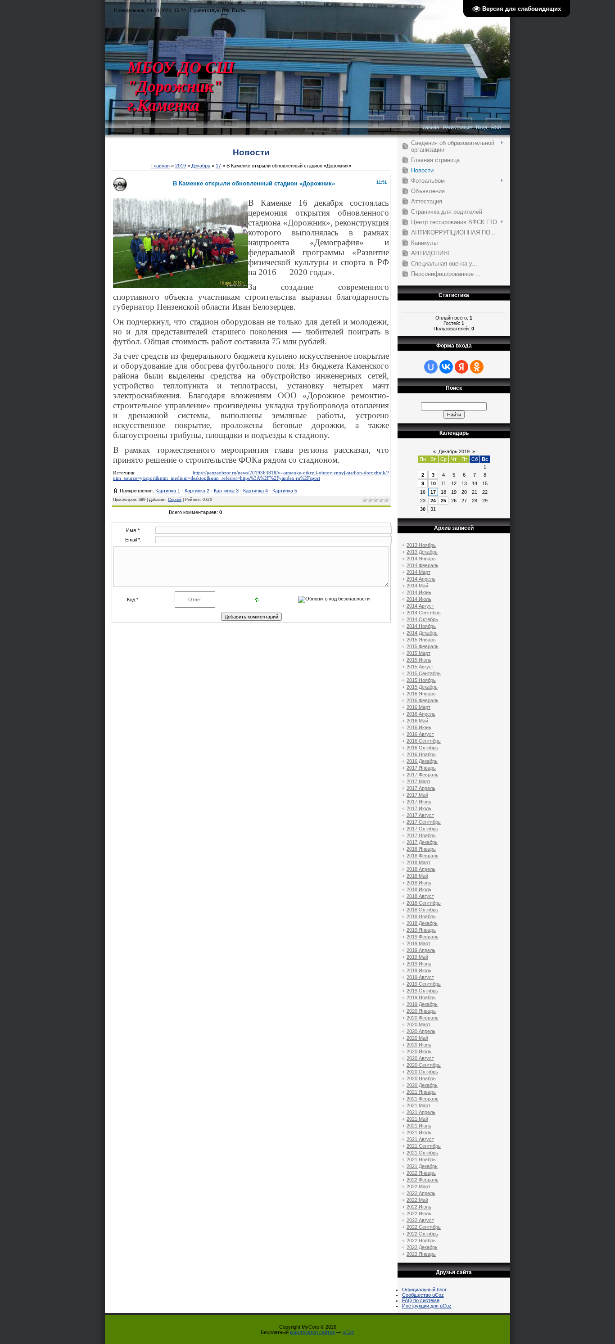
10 (433, 483)
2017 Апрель (421, 788)
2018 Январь (421, 849)
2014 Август (420, 606)
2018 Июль (419, 889)
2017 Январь (421, 768)
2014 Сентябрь (424, 612)
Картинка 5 (284, 490)
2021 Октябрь (422, 1152)
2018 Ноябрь (421, 916)
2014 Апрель (421, 579)
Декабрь (200, 165)
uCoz (348, 1332)
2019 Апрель (421, 950)
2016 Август (420, 734)
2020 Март (418, 1024)
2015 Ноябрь (421, 680)
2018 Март (418, 862)
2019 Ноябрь (421, 997)
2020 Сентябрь (424, 1065)
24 (433, 500)
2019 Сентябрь (424, 984)
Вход (481, 127)
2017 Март (418, 781)
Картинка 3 (226, 490)
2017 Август (420, 815)
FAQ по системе (420, 1300)
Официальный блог (424, 1289)
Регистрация (457, 127)
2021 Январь (421, 1092)
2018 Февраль (423, 855)
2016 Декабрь (422, 761)
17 (218, 165)
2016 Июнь (419, 727)
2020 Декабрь (422, 1085)
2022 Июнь (419, 1206)
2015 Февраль (423, 646)
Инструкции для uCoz (427, 1305)
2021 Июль (419, 1132)
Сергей (174, 499)
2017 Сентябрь (424, 822)
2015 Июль (419, 660)
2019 (180, 165)
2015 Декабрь (422, 687)
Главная (430, 127)
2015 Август (420, 666)
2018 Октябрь (422, 909)
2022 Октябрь (422, 1233)
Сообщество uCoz (423, 1295)
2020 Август (420, 1058)
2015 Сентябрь (424, 673)
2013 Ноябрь (421, 545)
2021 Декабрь (422, 1166)
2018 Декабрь (422, 923)
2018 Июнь (419, 882)
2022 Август (420, 1220)
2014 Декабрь (422, 633)
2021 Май (417, 1119)
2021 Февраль (423, 1098)
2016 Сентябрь (424, 741)
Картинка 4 (255, 490)
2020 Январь (421, 1011)
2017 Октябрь (422, 828)
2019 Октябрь (422, 990)
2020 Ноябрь (421, 1078)
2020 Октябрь (422, 1071)
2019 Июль (419, 970)
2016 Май (417, 720)
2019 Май (417, 957)
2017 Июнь (419, 801)
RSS (496, 127)
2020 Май (417, 1038)
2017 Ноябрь (421, 835)
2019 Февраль (423, 936)
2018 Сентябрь (424, 903)
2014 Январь (421, 558)
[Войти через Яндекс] (461, 367)
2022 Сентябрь (424, 1227)
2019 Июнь (419, 963)
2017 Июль (419, 808)
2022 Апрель (421, 1193)
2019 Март (418, 943)
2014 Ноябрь (421, 626)
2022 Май (417, 1200)
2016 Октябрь (422, 747)
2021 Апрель (421, 1112)
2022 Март (418, 1186)
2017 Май (417, 795)
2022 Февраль (423, 1179)
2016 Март (418, 707)
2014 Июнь (419, 592)
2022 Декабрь (422, 1247)
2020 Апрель (421, 1031)
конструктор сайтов (312, 1332)
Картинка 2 (197, 490)
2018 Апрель (421, 869)
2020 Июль (419, 1051)
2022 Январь (421, 1173)
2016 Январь (421, 693)
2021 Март (418, 1105)
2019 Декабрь (422, 1004)
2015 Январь (421, 639)
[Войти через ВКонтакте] (446, 367)
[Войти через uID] (431, 367)
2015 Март (418, 653)
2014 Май (417, 585)
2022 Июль (419, 1213)
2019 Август (420, 977)
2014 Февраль (423, 565)
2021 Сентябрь (424, 1146)
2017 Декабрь (422, 842)
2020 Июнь (419, 1044)
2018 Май (417, 876)
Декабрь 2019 (454, 451)
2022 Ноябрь (421, 1240)
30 (422, 509)
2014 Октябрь (422, 619)
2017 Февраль (423, 774)
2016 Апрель (421, 714)
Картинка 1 (167, 490)
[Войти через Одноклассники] (477, 367)
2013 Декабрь (422, 552)
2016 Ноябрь (421, 754)
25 (443, 500)
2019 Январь (421, 930)
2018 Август (420, 896)
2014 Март (418, 572)
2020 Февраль (423, 1017)
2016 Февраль (423, 700)
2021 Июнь (419, 1125)
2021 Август (420, 1139)
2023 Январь (421, 1254)
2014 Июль (419, 599)
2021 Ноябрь (421, 1159)
